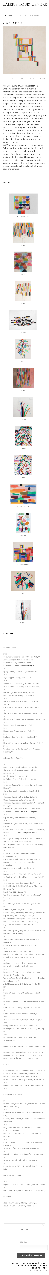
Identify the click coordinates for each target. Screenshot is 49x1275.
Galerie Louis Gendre (24, 4)
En (27, 1229)
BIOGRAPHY (35, 15)
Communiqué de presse (27, 832)
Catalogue (30, 665)
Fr (22, 1229)
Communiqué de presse (29, 812)
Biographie (9, 15)
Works (23, 15)
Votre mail (23, 1242)
